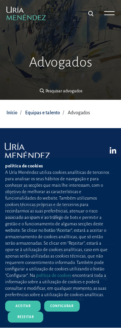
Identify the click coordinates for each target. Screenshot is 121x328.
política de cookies (53, 275)
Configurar (62, 306)
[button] (60, 91)
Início (11, 112)
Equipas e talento (42, 112)
